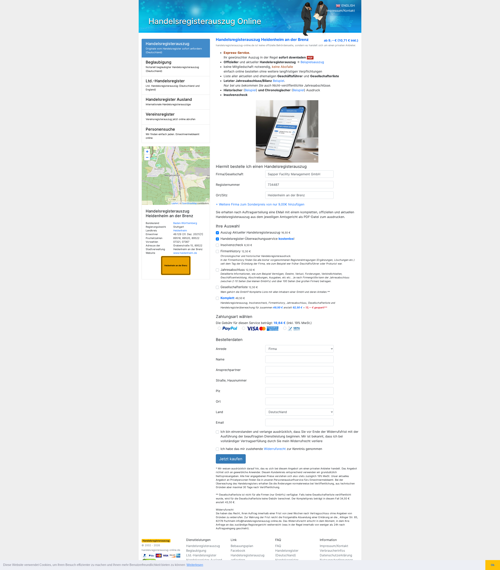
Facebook (238, 550)
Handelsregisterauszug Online (204, 21)
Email (220, 422)
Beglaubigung (196, 550)
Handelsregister (286, 560)
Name (220, 359)
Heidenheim (180, 230)
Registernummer (228, 185)
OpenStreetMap (189, 203)
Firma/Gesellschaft (229, 174)
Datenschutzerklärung (336, 555)
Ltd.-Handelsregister (201, 555)
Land (219, 412)
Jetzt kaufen (230, 459)
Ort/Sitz (222, 195)
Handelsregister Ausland (204, 560)
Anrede (221, 349)
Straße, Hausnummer (231, 380)
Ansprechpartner (228, 370)
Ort (218, 401)
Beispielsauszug (312, 62)
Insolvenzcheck (236, 245)
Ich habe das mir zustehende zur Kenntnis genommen (271, 449)
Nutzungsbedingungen (336, 560)
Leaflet (174, 203)
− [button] (147, 157)
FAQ (278, 546)
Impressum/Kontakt (340, 10)
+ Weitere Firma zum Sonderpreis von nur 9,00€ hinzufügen (260, 204)
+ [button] (147, 151)
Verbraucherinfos (332, 550)
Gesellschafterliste (239, 287)
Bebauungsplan (242, 546)
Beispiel (278, 81)
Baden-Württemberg (185, 223)
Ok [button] (493, 564)
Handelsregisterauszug (203, 546)
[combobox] (299, 174)
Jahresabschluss (238, 270)
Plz (218, 391)
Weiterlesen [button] (195, 564)
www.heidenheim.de (185, 252)
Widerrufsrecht (275, 449)
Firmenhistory (236, 251)
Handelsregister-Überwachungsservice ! (257, 239)
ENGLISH (347, 5)
